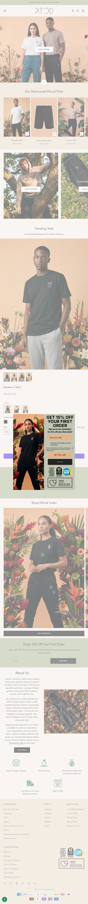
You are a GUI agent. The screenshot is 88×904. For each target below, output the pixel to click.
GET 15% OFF (60, 455)
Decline (60, 462)
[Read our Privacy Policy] (72, 448)
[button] (4, 899)
